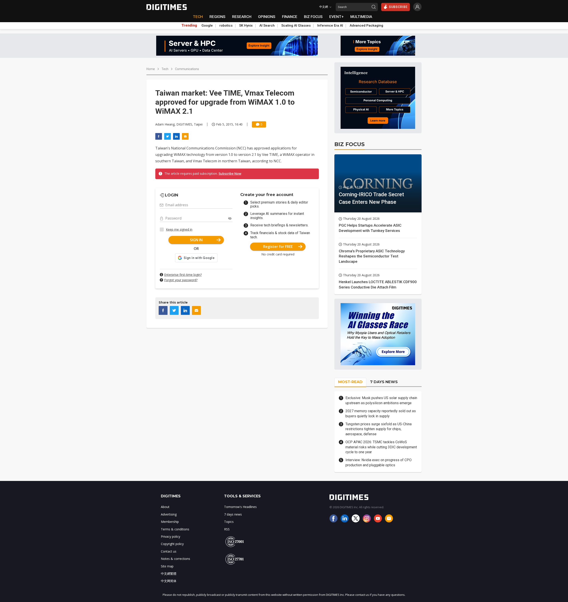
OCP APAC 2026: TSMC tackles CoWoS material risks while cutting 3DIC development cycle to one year (381, 447)
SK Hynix (246, 25)
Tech (165, 69)
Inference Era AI (330, 25)
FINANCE (289, 16)
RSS (227, 529)
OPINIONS (266, 16)
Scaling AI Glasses (296, 25)
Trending (189, 25)
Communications (187, 69)
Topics (229, 522)
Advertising (169, 514)
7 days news (233, 514)
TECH (198, 16)
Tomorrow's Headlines (240, 507)
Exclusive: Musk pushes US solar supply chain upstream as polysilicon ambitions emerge (381, 400)
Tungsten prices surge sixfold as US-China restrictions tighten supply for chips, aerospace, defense (378, 429)
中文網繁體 (168, 573)
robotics (226, 25)
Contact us (168, 551)
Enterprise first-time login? (183, 275)
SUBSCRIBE (398, 7)
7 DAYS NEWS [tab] (384, 382)
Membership (170, 522)
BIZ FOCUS (313, 16)
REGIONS (217, 16)
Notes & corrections (175, 559)
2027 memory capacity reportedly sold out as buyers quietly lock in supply (380, 413)
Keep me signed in (179, 229)
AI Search (267, 25)
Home (150, 69)
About (165, 507)
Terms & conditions (175, 529)
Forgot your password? (180, 280)
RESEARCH (241, 16)
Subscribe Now (230, 173)
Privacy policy (170, 536)
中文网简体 (168, 581)
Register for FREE (278, 246)
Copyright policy (172, 544)
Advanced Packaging (366, 25)
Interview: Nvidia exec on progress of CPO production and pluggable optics (378, 462)
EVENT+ (336, 16)
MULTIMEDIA (361, 16)
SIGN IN (196, 239)
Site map (167, 566)
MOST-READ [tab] (350, 382)
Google (207, 25)
